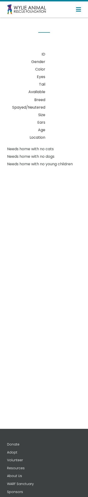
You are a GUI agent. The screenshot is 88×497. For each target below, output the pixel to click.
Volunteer (15, 460)
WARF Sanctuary (20, 483)
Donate (13, 444)
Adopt (12, 452)
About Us (14, 475)
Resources (16, 468)
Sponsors (15, 491)
